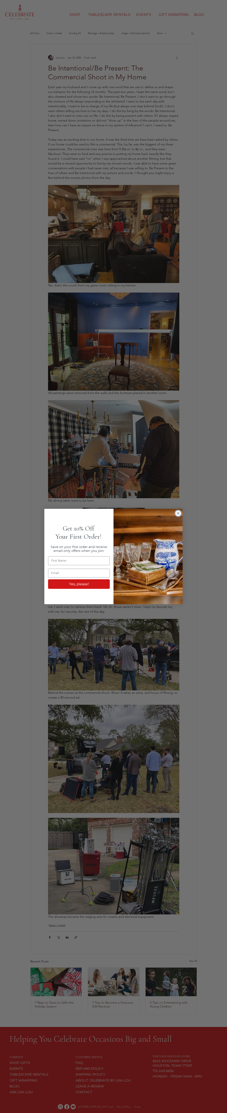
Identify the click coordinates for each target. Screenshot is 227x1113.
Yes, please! (79, 584)
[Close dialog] (178, 513)
